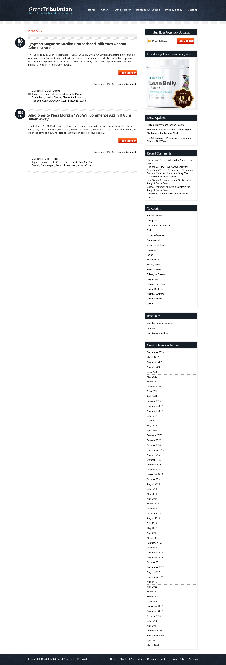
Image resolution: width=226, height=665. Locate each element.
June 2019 (152, 391)
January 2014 (154, 508)
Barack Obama (52, 91)
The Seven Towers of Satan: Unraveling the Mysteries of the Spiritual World (169, 131)
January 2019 (154, 401)
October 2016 (154, 445)
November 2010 (155, 611)
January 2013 (154, 547)
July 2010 (152, 621)
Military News (154, 264)
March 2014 (153, 503)
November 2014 (155, 474)
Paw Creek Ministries (158, 333)
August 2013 (153, 518)
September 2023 (155, 352)
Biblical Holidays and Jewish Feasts (165, 125)
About (123, 659)
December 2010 (155, 606)
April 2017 (152, 430)
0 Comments (130, 84)
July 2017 (152, 416)
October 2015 (154, 460)
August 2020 (153, 367)
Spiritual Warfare (155, 294)
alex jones (44, 162)
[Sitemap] (191, 9)
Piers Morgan (47, 165)
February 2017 (154, 435)
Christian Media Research (160, 323)
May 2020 (152, 376)
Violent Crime (84, 165)
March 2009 (153, 645)
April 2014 (152, 499)
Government (70, 162)
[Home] (91, 9)
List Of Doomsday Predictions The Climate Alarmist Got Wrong (169, 140)
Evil (149, 230)
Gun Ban (82, 162)
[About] (104, 9)
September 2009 (155, 635)
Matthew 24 (153, 259)
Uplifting (151, 303)
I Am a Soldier (136, 659)
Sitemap (193, 659)
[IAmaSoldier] (122, 9)
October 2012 (154, 562)
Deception (152, 220)
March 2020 (153, 381)
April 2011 (152, 587)
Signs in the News (156, 284)
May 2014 (152, 494)
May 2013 (152, 528)
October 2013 (154, 513)
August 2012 (153, 572)
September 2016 (155, 450)
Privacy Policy (178, 659)
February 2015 (154, 464)
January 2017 (154, 440)
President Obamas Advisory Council (50, 100)
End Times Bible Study (159, 225)
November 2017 (155, 411)
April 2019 (152, 396)
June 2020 (152, 372)
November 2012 (155, 557)
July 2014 (152, 489)
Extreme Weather (156, 235)
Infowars (151, 328)
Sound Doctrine (155, 289)
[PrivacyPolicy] (174, 9)
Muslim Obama (53, 97)
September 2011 (155, 577)
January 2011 (153, 601)
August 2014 (153, 484)
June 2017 (152, 420)
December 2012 (155, 552)
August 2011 (153, 582)
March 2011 (153, 591)
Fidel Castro (57, 162)
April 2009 (152, 640)
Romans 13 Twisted (157, 659)
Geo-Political (51, 159)
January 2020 (154, 386)
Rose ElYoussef (78, 100)
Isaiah (150, 255)
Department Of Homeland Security (56, 94)
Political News (154, 269)
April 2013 (152, 533)
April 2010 (152, 626)
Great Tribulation (155, 245)
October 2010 (154, 616)
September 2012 (155, 567)
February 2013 (154, 543)
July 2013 (152, 523)
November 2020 (155, 362)
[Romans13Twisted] (148, 9)
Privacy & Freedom (157, 274)
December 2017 (155, 406)
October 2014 (154, 479)
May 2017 (152, 425)
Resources (152, 279)
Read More (127, 72)
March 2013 (153, 538)
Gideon (101, 84)
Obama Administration (74, 97)
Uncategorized (154, 298)
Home (113, 659)
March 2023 (153, 357)
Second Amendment (65, 165)
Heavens (151, 250)
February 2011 (154, 596)
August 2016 (153, 455)
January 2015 (154, 469)
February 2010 (154, 630)
